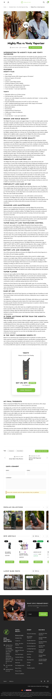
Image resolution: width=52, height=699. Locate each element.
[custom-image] (6, 634)
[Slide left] (43, 507)
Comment (9, 477)
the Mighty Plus (13, 58)
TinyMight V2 (21, 326)
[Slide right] (47, 507)
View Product (26, 390)
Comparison (8, 577)
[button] (4, 2)
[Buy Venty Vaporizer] (26, 380)
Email (29, 470)
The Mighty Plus (8, 408)
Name (8, 470)
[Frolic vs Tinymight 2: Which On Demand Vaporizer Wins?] (13, 582)
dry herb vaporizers (38, 56)
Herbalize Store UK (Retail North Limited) (37, 686)
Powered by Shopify (46, 687)
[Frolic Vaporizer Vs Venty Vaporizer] (34, 582)
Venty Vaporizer (24, 62)
